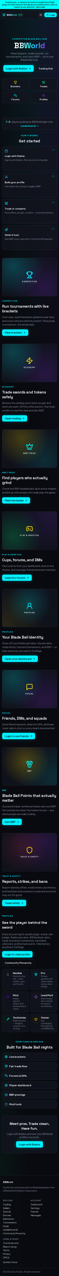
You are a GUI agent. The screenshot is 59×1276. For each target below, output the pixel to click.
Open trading (13, 418)
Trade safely (12, 903)
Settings (35, 1208)
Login (52, 15)
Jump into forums (15, 577)
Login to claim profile (17, 954)
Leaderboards (28, 126)
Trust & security (11, 1243)
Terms (6, 1250)
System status (10, 1262)
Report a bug (9, 1246)
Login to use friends (17, 736)
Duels (6, 1226)
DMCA (6, 1257)
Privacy (6, 1253)
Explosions (8, 1218)
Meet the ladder (14, 500)
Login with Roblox (16, 68)
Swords (7, 1211)
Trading (7, 1204)
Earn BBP (10, 821)
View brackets (13, 332)
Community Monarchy (18, 962)
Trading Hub (45, 68)
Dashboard (36, 1204)
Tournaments (10, 1222)
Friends (34, 1211)
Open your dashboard (18, 658)
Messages (36, 1215)
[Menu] (40, 14)
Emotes (7, 1215)
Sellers (6, 1208)
